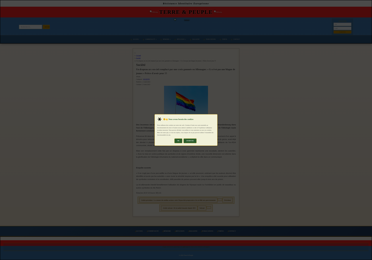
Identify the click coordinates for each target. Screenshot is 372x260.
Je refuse (190, 140)
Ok (178, 140)
